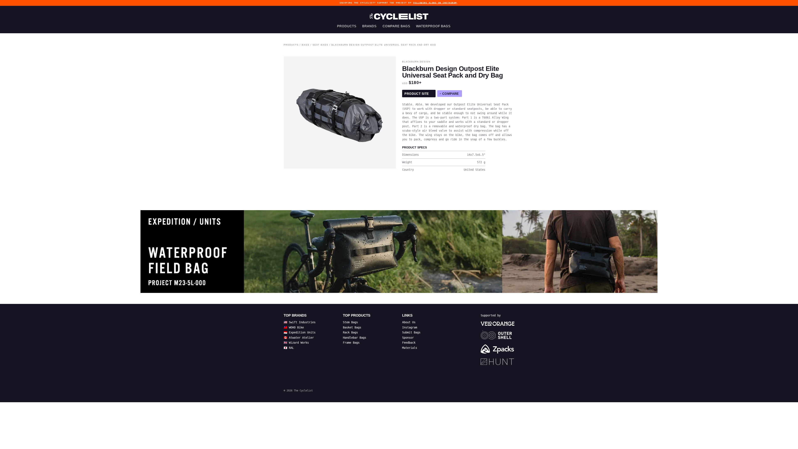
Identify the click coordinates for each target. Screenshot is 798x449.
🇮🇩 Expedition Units (299, 332)
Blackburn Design (416, 61)
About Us (408, 322)
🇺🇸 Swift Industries (299, 322)
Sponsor (408, 337)
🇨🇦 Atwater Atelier (299, 337)
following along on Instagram (435, 3)
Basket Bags (352, 327)
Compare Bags (396, 26)
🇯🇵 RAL (289, 347)
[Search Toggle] (458, 26)
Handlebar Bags (354, 337)
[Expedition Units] (399, 251)
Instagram (409, 327)
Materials (409, 347)
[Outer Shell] (497, 335)
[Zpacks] (497, 349)
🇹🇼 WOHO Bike (294, 327)
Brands (369, 26)
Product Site (417, 93)
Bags (305, 45)
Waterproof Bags (433, 26)
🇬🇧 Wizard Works (296, 342)
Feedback (408, 342)
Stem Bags (350, 322)
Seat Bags (320, 45)
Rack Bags (350, 332)
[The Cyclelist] (399, 16)
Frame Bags (351, 342)
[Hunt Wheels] (497, 362)
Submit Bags (411, 332)
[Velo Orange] (497, 323)
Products (346, 26)
